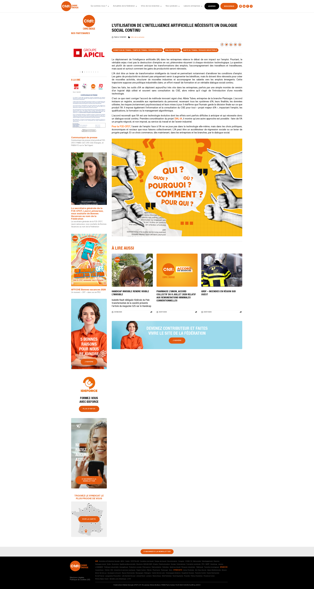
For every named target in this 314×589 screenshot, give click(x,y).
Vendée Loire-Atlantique (118, 579)
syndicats (177, 570)
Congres (181, 561)
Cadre (127, 561)
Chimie (107, 570)
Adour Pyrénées (188, 570)
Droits (109, 564)
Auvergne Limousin (114, 573)
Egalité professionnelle (127, 564)
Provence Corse (209, 576)
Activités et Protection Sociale (109, 561)
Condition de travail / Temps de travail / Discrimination (137, 50)
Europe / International (178, 564)
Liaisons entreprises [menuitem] (192, 6)
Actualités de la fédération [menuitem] (124, 6)
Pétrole (149, 570)
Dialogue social (172, 50)
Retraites (165, 567)
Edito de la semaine (137, 37)
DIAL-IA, (179, 119)
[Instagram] (251, 6)
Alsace (224, 570)
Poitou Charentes (197, 576)
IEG (112, 570)
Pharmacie (156, 570)
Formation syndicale (193, 564)
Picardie (187, 576)
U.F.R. (129, 579)
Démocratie (197, 561)
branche (224, 567)
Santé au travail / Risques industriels (200, 50)
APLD (122, 561)
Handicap (213, 564)
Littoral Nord (140, 576)
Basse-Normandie (128, 573)
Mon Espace (229, 6)
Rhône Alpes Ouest (102, 579)
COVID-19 (188, 561)
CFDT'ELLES (135, 561)
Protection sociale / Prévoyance (140, 567)
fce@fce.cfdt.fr (195, 585)
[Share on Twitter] (226, 44)
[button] (108, 6)
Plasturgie (164, 570)
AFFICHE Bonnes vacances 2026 (88, 290)
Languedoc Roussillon (113, 576)
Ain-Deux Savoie (200, 570)
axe (96, 561)
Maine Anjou (157, 576)
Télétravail (199, 567)
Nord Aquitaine (178, 576)
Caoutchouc (99, 570)
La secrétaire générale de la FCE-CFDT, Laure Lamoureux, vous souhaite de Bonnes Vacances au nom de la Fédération (87, 213)
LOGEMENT (99, 567)
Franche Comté (200, 573)
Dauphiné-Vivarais (188, 573)
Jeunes (220, 564)
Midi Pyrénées (167, 576)
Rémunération (156, 567)
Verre (170, 570)
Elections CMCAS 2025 (144, 564)
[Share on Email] (235, 44)
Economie (115, 564)
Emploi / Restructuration (161, 564)
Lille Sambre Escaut (128, 576)
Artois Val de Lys (101, 573)
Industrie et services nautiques (124, 570)
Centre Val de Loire (158, 573)
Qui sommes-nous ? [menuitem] (99, 6)
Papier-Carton (141, 570)
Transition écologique (211, 567)
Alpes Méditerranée (214, 570)
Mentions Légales (77, 578)
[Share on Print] (240, 44)
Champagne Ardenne (173, 573)
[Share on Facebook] (222, 44)
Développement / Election (210, 561)
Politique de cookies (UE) (80, 580)
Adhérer (212, 6)
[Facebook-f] (247, 6)
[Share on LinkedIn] (231, 44)
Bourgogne (139, 573)
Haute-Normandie (213, 573)
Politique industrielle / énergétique (116, 567)
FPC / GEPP (205, 564)
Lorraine (149, 576)
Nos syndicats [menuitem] (171, 6)
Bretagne (147, 573)
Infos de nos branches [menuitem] (150, 6)
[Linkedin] (240, 6)
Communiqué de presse (84, 138)
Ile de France (99, 576)
